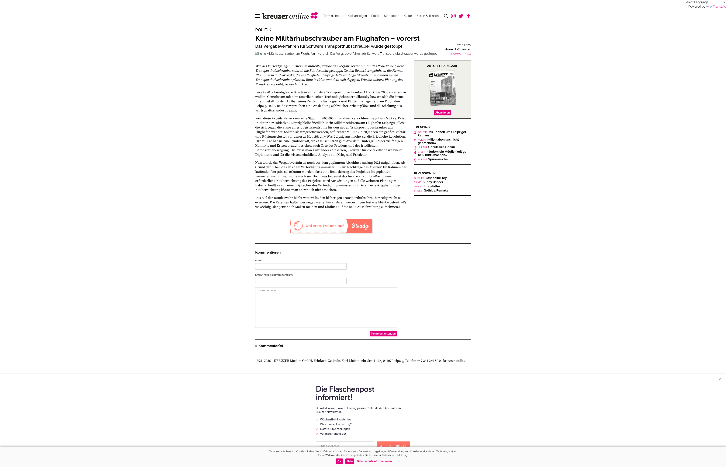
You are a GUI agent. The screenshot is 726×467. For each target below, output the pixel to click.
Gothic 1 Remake (431, 190)
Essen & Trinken (428, 16)
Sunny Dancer (428, 182)
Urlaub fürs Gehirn (436, 147)
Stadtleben (391, 16)
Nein (350, 461)
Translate (719, 6)
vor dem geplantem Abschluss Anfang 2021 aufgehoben (357, 162)
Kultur (408, 16)
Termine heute (333, 16)
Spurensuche (433, 159)
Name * (259, 260)
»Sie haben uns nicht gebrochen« (438, 141)
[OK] (721, 457)
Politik (375, 16)
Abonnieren (442, 112)
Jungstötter (427, 186)
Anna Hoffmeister (458, 49)
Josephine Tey (430, 178)
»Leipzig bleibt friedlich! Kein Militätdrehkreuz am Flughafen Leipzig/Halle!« (347, 123)
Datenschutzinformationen (374, 461)
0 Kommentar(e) (460, 53)
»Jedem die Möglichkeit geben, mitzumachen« (443, 153)
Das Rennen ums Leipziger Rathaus (442, 133)
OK (339, 461)
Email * (274, 274)
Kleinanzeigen (357, 16)
